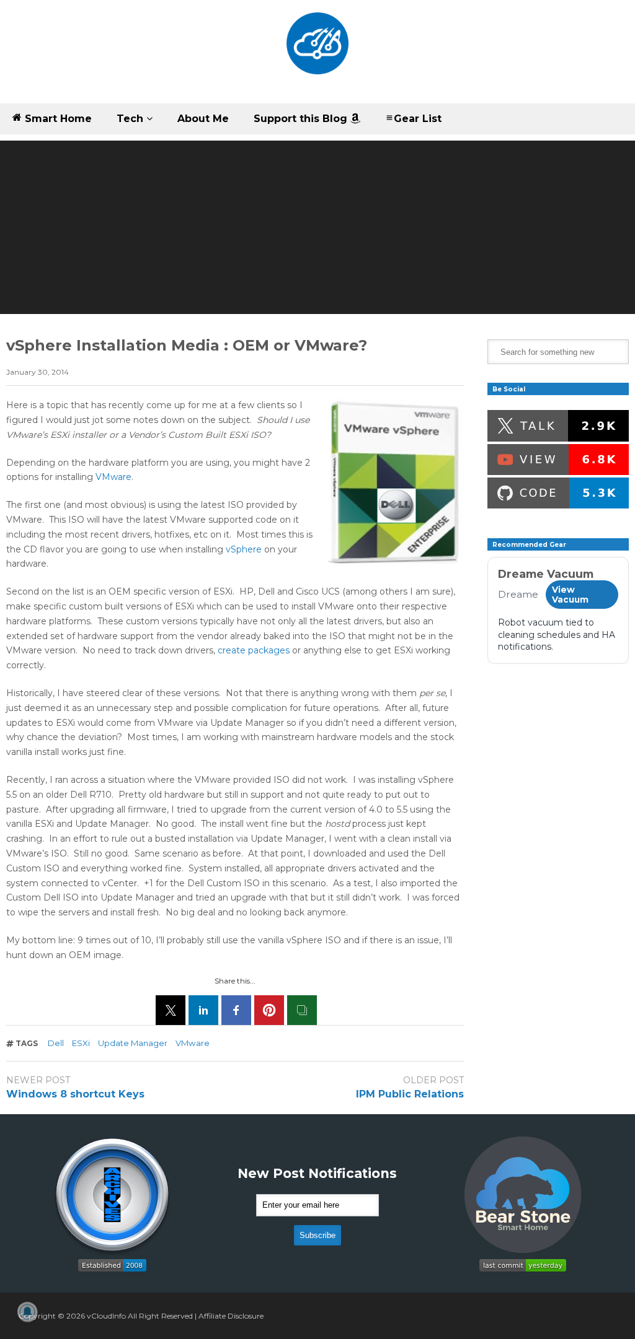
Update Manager (132, 1043)
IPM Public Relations (410, 1094)
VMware (113, 476)
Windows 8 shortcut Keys (75, 1094)
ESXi (81, 1043)
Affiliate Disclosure (231, 1315)
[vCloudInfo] (317, 51)
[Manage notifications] (27, 1312)
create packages (254, 650)
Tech (131, 118)
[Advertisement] (317, 227)
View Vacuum (570, 594)
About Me (203, 118)
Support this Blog (302, 118)
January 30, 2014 (37, 372)
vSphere (244, 549)
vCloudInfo (106, 1315)
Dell (56, 1043)
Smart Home (57, 118)
